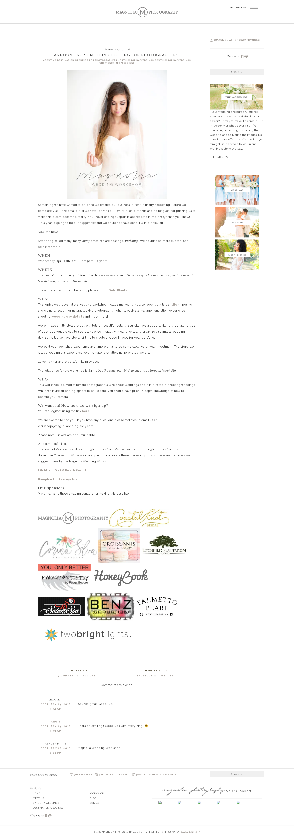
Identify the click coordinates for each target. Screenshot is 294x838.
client (176, 304)
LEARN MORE (223, 157)
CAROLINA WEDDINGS (46, 803)
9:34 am (56, 708)
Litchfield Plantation (117, 290)
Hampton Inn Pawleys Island (60, 479)
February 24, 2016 (56, 704)
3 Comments (68, 675)
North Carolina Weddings (136, 60)
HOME (36, 793)
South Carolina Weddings (173, 60)
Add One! (90, 675)
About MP (49, 60)
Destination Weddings (72, 60)
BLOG (93, 798)
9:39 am (55, 730)
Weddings (128, 63)
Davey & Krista (190, 832)
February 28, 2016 (55, 748)
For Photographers (103, 60)
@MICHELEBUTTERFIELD (114, 774)
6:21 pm (55, 752)
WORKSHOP (97, 793)
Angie (55, 721)
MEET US (38, 798)
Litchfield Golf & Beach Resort (62, 470)
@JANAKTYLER (83, 774)
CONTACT (95, 803)
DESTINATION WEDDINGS (48, 808)
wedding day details (68, 316)
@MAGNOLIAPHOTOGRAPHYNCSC (236, 40)
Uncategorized (109, 63)
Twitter (166, 675)
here (86, 411)
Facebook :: (147, 675)
